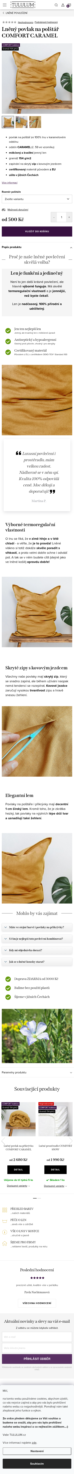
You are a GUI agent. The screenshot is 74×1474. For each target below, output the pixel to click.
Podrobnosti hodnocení (46, 22)
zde (34, 1443)
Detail (18, 1169)
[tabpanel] (18, 1146)
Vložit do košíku (37, 231)
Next (71, 1141)
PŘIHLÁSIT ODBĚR (37, 1358)
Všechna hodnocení (37, 1303)
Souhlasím (37, 1464)
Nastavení (37, 1451)
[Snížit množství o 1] (54, 217)
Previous (3, 1141)
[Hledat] (56, 4)
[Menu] (4, 4)
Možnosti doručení (18, 209)
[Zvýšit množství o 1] (69, 217)
